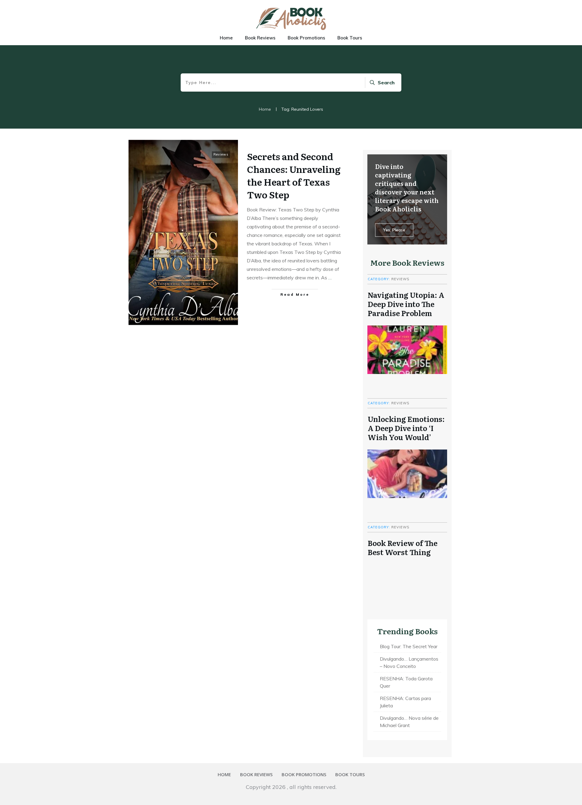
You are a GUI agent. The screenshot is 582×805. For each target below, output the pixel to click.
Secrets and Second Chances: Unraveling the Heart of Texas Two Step (293, 175)
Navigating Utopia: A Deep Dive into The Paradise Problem (406, 303)
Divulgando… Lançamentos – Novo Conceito (409, 662)
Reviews (221, 154)
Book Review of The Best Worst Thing (402, 547)
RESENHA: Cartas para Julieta (405, 702)
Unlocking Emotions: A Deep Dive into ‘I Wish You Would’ (406, 427)
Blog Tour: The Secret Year (408, 646)
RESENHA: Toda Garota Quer (406, 682)
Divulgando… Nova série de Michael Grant (409, 721)
